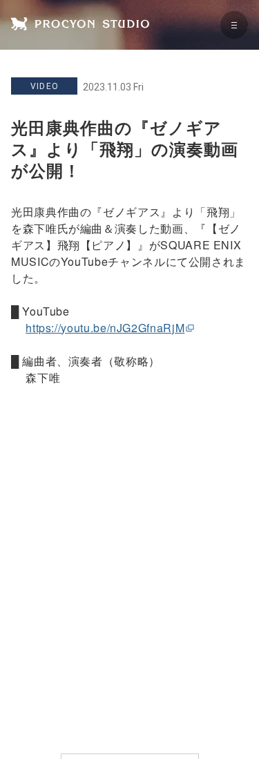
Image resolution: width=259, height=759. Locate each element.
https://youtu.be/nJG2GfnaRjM (105, 328)
